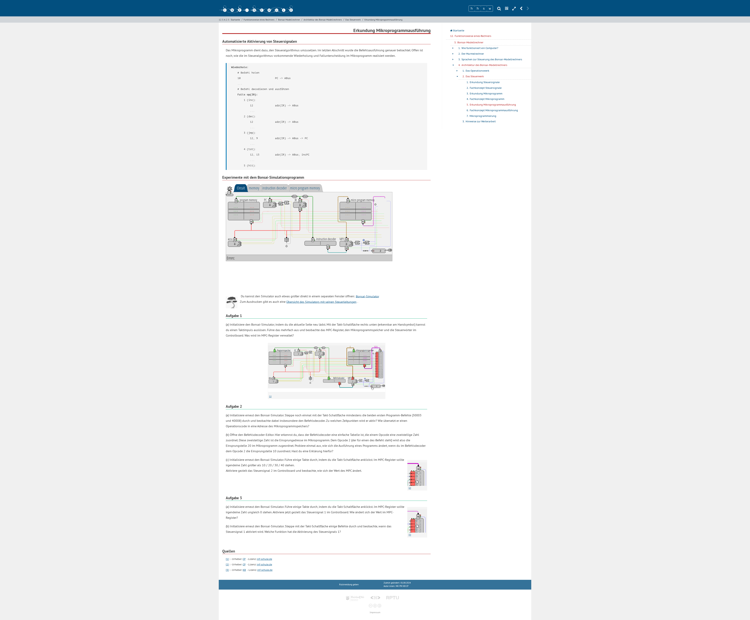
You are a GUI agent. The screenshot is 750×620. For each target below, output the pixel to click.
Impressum (375, 612)
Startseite (235, 19)
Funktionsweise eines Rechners (259, 19)
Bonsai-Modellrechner (289, 19)
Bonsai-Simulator (367, 296)
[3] (227, 569)
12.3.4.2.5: (224, 19)
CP (244, 559)
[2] (227, 564)
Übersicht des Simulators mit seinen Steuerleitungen (321, 302)
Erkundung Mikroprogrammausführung (383, 19)
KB (244, 569)
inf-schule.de (264, 559)
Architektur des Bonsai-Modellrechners (323, 19)
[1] (270, 396)
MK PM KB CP (402, 586)
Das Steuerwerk (353, 19)
